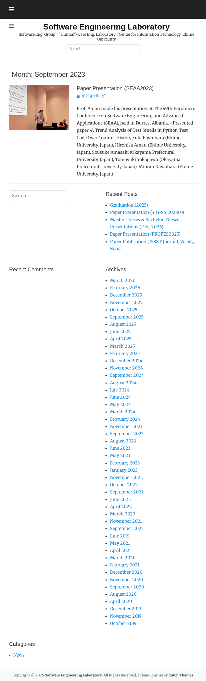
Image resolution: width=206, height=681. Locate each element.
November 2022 (126, 477)
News (19, 655)
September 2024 (127, 375)
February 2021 (124, 565)
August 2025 (123, 324)
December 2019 (125, 608)
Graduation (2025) (129, 205)
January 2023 (124, 470)
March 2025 (122, 346)
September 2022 (127, 492)
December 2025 (126, 295)
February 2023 (125, 463)
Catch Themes (181, 675)
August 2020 (123, 594)
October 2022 (124, 484)
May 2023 (120, 455)
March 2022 (122, 514)
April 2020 (121, 601)
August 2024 (123, 382)
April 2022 (121, 506)
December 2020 (126, 572)
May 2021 (120, 543)
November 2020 (126, 579)
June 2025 (120, 331)
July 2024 (120, 390)
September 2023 (127, 433)
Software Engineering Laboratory (106, 26)
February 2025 (125, 353)
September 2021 (126, 528)
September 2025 (127, 317)
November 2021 (126, 521)
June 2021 (120, 536)
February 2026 (125, 287)
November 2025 (126, 302)
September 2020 (127, 587)
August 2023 (123, 441)
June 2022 (120, 499)
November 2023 (126, 426)
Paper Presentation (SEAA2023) (115, 88)
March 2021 (122, 557)
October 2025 (123, 309)
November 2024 (126, 368)
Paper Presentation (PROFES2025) (145, 234)
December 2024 (126, 360)
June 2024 (120, 397)
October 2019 (123, 623)
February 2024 (125, 419)
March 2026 (122, 280)
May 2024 (120, 404)
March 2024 (122, 411)
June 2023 (120, 448)
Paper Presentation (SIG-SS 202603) (147, 212)
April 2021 (120, 550)
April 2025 (120, 338)
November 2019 (126, 616)
